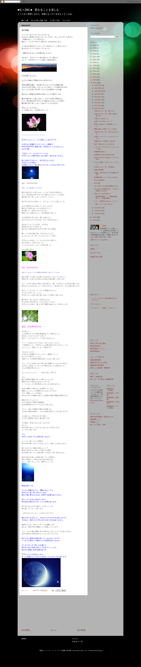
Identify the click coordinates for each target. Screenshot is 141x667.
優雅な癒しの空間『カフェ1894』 (106, 129)
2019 (95, 62)
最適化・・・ (95, 249)
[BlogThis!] (59, 590)
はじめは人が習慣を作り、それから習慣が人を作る (106, 190)
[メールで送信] (56, 590)
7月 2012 (98, 100)
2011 (94, 217)
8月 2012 (98, 97)
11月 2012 (98, 88)
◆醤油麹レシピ (95, 419)
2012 (95, 83)
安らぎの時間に (99, 180)
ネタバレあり (66, 20)
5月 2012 (98, 105)
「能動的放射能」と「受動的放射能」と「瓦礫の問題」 (105, 197)
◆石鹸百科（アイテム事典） (113, 407)
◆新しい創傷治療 (96, 376)
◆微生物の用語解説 (97, 365)
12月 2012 (98, 85)
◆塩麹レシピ (94, 422)
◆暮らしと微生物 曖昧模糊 (100, 368)
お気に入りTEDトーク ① (103, 121)
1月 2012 (98, 213)
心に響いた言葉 (54, 20)
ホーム (53, 630)
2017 (95, 68)
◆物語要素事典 (95, 360)
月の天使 (97, 183)
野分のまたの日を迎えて (102, 193)
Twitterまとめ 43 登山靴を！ (105, 167)
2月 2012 (98, 210)
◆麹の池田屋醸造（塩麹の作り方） (102, 417)
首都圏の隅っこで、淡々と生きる (105, 177)
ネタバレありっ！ (97, 304)
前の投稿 (81, 630)
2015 (95, 74)
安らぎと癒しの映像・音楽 (39, 20)
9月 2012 (98, 94)
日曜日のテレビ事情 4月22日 (104, 141)
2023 (95, 51)
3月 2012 (98, 208)
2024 (95, 48)
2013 (95, 80)
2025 (95, 45)
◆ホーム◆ (24, 20)
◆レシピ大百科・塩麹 (97, 425)
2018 (95, 65)
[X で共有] (61, 590)
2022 (95, 54)
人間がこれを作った (101, 118)
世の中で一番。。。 (97, 253)
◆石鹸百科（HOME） (110, 389)
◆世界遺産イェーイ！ (97, 348)
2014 (95, 77)
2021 (95, 57)
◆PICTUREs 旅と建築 (98, 343)
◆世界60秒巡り (95, 346)
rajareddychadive (78, 650)
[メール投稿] (52, 590)
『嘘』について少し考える (103, 204)
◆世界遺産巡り (95, 351)
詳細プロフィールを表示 (98, 240)
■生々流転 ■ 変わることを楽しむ (38, 9)
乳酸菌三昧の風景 (96, 257)
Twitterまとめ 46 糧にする (104, 111)
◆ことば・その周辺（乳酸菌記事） (102, 379)
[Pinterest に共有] (65, 590)
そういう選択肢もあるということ (105, 201)
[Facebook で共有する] (63, 590)
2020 (95, 59)
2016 (95, 71)
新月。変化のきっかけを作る (104, 144)
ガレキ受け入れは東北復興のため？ (106, 186)
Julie (104, 226)
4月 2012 (98, 108)
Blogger (100, 650)
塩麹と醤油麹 (98, 170)
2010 (95, 220)
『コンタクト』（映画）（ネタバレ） (103, 308)
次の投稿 (25, 630)
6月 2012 (98, 102)
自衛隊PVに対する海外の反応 (104, 155)
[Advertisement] (53, 612)
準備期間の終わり (100, 152)
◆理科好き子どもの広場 (98, 362)
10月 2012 (98, 91)
